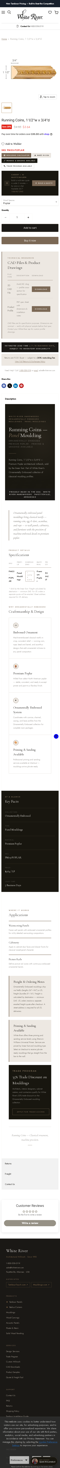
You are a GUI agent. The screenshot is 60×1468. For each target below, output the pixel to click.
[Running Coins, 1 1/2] (7, 108)
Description (10, 398)
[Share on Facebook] (4, 385)
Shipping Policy (12, 1411)
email (36, 370)
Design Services (12, 1351)
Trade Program (12, 1356)
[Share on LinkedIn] (15, 385)
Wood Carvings (12, 1317)
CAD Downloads (13, 1366)
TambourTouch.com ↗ (18, 1284)
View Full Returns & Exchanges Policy (30, 361)
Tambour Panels (14, 1301)
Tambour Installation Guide (17, 1416)
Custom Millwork (13, 1361)
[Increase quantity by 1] (28, 217)
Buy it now (30, 240)
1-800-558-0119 (25, 370)
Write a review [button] (30, 1223)
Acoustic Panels (12, 1322)
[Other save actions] (26, 1460)
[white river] (30, 15)
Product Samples (13, 1372)
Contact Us (10, 1184)
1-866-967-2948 (17, 191)
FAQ (8, 1400)
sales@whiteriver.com (15, 1267)
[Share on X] (9, 385)
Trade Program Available (19, 166)
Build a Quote (45, 183)
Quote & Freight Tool (14, 1377)
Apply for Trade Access (31, 1112)
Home (4, 39)
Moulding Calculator (17, 155)
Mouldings (10, 1312)
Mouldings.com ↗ (41, 1284)
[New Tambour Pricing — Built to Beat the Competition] (30, 3)
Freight (8, 1173)
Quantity (5, 210)
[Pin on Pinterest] (21, 385)
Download (41, 289)
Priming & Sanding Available (20, 161)
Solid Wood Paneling (15, 1333)
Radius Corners (14, 1307)
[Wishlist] (50, 12)
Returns (8, 1163)
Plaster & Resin (12, 1328)
